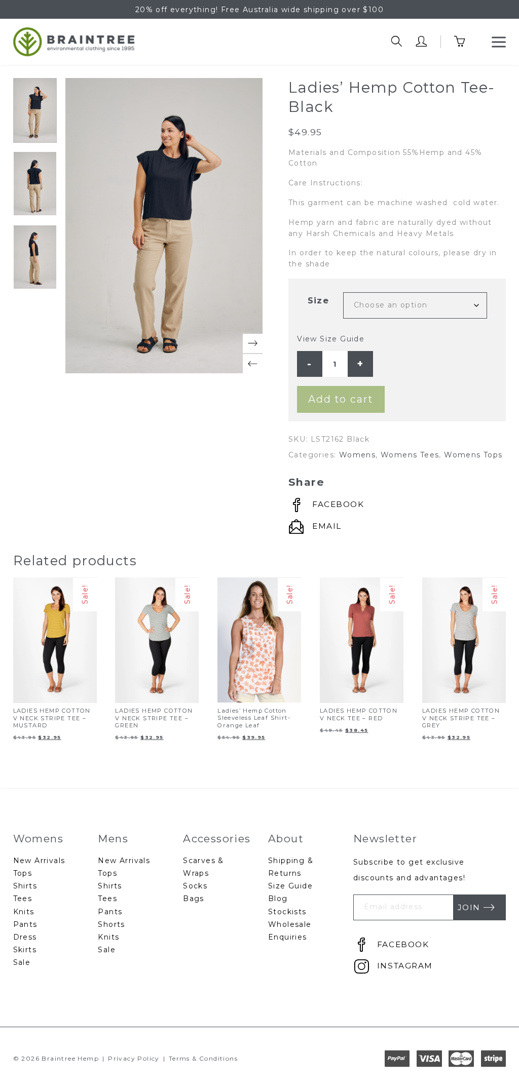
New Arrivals (39, 860)
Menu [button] (499, 42)
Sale (22, 962)
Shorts (111, 924)
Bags (193, 898)
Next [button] (253, 344)
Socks (195, 885)
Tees (22, 898)
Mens (113, 838)
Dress (25, 937)
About (286, 838)
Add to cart (341, 399)
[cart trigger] (466, 41)
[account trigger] (421, 41)
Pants (25, 924)
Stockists (287, 911)
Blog (278, 898)
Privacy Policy (134, 1059)
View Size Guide (330, 338)
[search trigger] (396, 41)
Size (318, 300)
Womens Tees (410, 454)
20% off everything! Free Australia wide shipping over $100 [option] (259, 9)
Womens (357, 454)
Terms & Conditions (203, 1059)
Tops (22, 873)
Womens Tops (473, 454)
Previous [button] (253, 364)
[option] (35, 110)
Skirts (24, 949)
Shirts (25, 885)
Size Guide (290, 885)
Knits (23, 911)
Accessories (216, 838)
